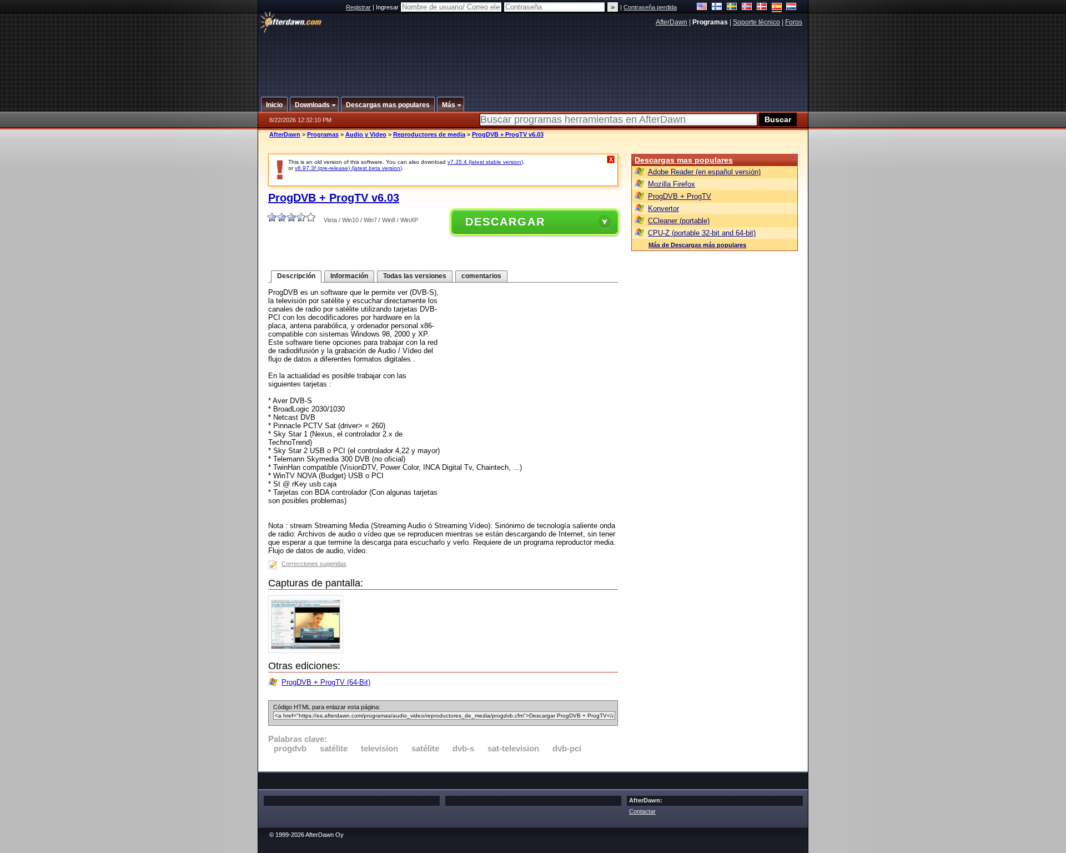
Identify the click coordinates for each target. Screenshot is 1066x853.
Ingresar (388, 7)
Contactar (642, 811)
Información (349, 276)
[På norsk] (747, 7)
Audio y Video (365, 134)
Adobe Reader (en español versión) (704, 172)
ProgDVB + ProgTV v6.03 (508, 134)
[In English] (702, 7)
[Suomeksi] (717, 7)
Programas (323, 134)
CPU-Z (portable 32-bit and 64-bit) (702, 233)
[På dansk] (762, 7)
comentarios (481, 276)
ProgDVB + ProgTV (679, 196)
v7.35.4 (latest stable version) (485, 162)
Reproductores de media (429, 134)
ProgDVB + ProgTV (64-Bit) (325, 682)
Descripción (296, 276)
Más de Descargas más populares (697, 245)
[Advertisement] (533, 57)
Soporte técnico (756, 22)
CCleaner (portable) (679, 221)
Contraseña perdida (650, 7)
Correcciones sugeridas (313, 563)
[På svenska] (732, 7)
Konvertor (663, 208)
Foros (793, 22)
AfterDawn (671, 22)
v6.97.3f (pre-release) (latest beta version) (348, 168)
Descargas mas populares (684, 159)
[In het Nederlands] (791, 7)
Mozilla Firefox (671, 184)
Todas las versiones (414, 276)
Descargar (505, 221)
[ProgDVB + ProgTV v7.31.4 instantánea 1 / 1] (308, 650)
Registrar (358, 7)
